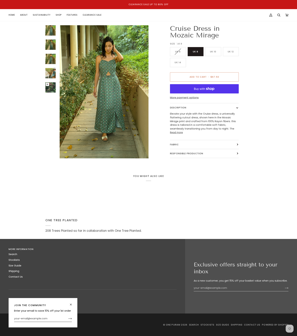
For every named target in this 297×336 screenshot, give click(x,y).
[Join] (67, 318)
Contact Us (16, 276)
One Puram (173, 324)
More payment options (184, 97)
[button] (135, 248)
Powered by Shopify (275, 324)
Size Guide (15, 265)
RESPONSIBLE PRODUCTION (186, 153)
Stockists (14, 260)
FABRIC (174, 144)
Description (178, 107)
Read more (176, 132)
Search (13, 254)
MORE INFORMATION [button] (21, 249)
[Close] (72, 303)
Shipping (14, 271)
